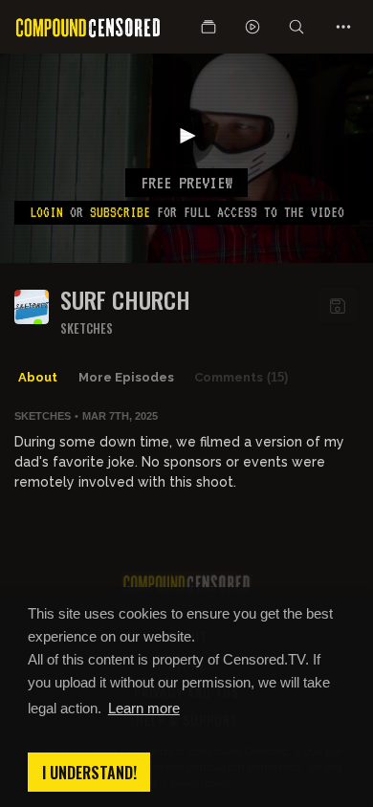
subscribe (120, 212)
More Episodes (126, 377)
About (37, 377)
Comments (241, 377)
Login (46, 212)
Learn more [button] (144, 708)
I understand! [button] (89, 772)
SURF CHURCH (125, 300)
